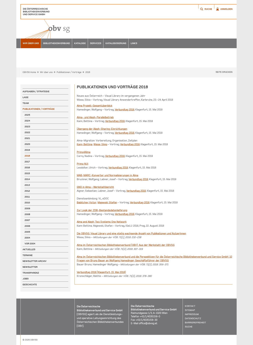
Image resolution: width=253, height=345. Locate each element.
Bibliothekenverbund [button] (56, 43)
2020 (27, 144)
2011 (27, 196)
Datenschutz (193, 318)
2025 (27, 115)
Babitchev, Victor (86, 202)
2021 (27, 138)
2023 (27, 126)
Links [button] (134, 43)
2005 (27, 232)
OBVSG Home (29, 72)
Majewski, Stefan (107, 202)
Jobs (26, 278)
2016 (27, 167)
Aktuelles (29, 249)
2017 (27, 161)
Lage (25, 97)
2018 (87, 72)
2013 (27, 185)
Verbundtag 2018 (124, 109)
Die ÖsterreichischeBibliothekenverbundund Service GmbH (36, 12)
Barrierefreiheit (195, 322)
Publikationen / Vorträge (69, 72)
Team (26, 103)
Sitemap (190, 310)
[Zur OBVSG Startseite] (45, 29)
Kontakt (190, 306)
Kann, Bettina (84, 144)
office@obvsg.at (148, 323)
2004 (27, 237)
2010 (27, 202)
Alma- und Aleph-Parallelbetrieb (95, 117)
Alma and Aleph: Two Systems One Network (101, 221)
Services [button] (95, 43)
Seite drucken (224, 72)
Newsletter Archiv (34, 261)
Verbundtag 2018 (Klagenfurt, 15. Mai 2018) (101, 272)
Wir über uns (46, 72)
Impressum (192, 314)
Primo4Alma (83, 152)
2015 (27, 173)
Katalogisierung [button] (116, 43)
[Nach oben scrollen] (230, 342)
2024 (27, 120)
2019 (27, 150)
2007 (27, 220)
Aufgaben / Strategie (36, 91)
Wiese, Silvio (100, 144)
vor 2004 (30, 243)
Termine (28, 255)
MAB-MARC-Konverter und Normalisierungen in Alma (107, 175)
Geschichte (30, 284)
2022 (27, 132)
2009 (27, 208)
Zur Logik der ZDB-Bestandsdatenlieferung (102, 210)
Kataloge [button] (80, 43)
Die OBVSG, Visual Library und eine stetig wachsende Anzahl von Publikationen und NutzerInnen (131, 233)
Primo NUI (82, 163)
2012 (27, 191)
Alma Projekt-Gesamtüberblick (94, 105)
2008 (27, 214)
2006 (27, 226)
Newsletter (30, 267)
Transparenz (31, 273)
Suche (188, 326)
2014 (27, 179)
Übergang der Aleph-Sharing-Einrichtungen (102, 129)
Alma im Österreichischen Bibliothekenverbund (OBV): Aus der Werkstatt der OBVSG (126, 245)
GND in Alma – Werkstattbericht (95, 187)
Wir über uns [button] (31, 43)
